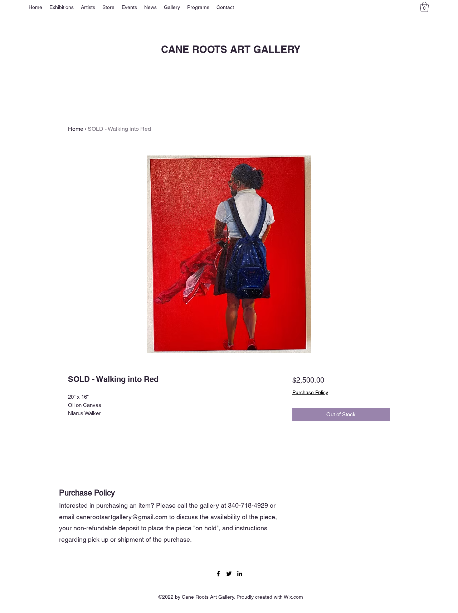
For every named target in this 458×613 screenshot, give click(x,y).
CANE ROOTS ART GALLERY (231, 49)
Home (75, 128)
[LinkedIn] (239, 573)
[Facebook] (218, 573)
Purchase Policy (310, 392)
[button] (61, 7)
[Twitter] (229, 573)
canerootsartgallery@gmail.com (121, 517)
